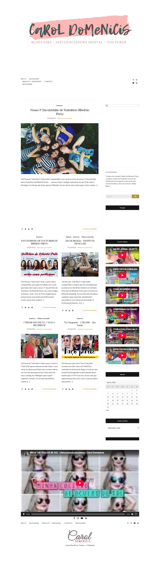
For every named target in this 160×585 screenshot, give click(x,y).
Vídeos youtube (87, 237)
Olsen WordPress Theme (74, 545)
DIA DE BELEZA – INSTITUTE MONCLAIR (80, 242)
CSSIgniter (91, 545)
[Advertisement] (95, 81)
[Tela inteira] (136, 514)
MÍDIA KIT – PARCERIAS (31, 81)
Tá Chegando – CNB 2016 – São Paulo (80, 324)
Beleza (68, 237)
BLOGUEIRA (34, 79)
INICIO (23, 79)
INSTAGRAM (27, 84)
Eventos (60, 105)
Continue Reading (90, 229)
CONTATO (48, 81)
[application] (80, 483)
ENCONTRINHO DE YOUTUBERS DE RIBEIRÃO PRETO (39, 242)
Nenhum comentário (64, 118)
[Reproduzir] (24, 514)
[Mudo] (132, 514)
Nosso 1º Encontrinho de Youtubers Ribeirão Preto (59, 112)
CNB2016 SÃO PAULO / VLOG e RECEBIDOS (39, 324)
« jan (107, 410)
